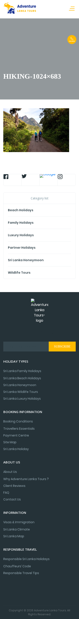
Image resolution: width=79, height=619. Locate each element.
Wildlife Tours (19, 272)
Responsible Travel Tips (21, 573)
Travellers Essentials (19, 428)
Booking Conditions (18, 421)
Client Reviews (14, 486)
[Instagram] (66, 180)
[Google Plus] (48, 180)
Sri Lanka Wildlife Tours (20, 392)
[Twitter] (31, 180)
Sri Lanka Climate (16, 529)
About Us (10, 472)
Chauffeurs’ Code (17, 566)
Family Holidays (21, 222)
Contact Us (12, 499)
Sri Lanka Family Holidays (22, 371)
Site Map (9, 442)
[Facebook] (13, 180)
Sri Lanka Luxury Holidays (22, 398)
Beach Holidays (20, 210)
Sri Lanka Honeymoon (26, 260)
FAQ (6, 492)
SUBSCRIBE (62, 346)
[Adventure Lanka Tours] (19, 9)
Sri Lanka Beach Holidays (22, 378)
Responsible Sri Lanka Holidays (26, 559)
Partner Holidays (22, 247)
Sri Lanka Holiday (16, 449)
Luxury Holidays (21, 235)
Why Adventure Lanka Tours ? (26, 479)
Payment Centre (16, 435)
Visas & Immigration (18, 522)
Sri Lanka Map (13, 536)
